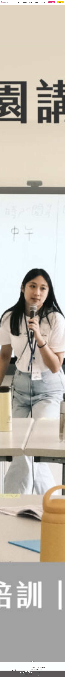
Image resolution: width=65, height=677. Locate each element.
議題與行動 (25, 2)
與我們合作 (37, 2)
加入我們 (30, 2)
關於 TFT (19, 2)
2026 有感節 (43, 2)
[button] (31, 661)
